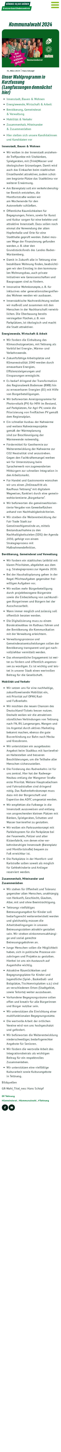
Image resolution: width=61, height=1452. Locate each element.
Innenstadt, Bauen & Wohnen (26, 99)
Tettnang (44, 1100)
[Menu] (55, 5)
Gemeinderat (10, 1100)
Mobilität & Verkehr (19, 119)
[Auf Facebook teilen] (5, 1107)
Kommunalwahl (28, 1100)
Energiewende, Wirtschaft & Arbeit (29, 104)
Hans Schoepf (28, 71)
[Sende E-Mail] (12, 1107)
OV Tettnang (8, 1096)
